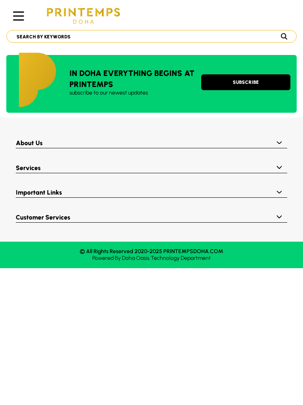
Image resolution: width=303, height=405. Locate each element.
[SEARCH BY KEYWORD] (148, 36)
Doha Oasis (136, 258)
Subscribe (246, 82)
